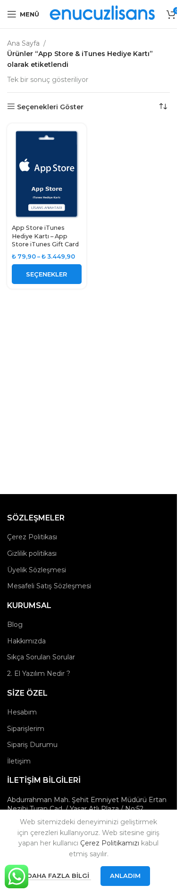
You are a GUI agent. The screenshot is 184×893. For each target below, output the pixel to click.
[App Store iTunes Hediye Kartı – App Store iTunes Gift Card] (47, 174)
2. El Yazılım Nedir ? (38, 673)
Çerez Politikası (32, 537)
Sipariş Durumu (32, 744)
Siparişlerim (25, 728)
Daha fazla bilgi (59, 875)
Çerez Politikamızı (109, 843)
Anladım (125, 875)
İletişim (19, 761)
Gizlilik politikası (32, 553)
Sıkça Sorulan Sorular (41, 657)
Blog (15, 624)
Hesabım (22, 712)
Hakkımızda (26, 641)
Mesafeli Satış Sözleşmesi (49, 586)
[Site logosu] (103, 13)
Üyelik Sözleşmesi (36, 570)
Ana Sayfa (23, 43)
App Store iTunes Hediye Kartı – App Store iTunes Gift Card (45, 236)
